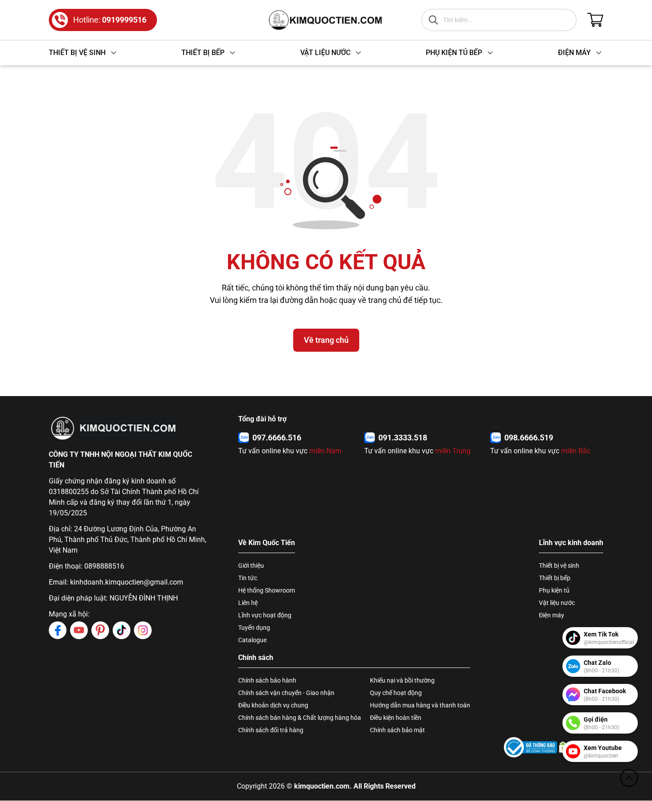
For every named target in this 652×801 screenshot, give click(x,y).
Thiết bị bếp (554, 577)
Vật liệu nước (557, 602)
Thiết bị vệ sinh (559, 565)
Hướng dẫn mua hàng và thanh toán (420, 705)
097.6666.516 (276, 437)
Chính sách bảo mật (397, 730)
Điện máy (551, 615)
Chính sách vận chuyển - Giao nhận (286, 692)
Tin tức (247, 577)
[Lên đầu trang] (629, 778)
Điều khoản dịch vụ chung (273, 705)
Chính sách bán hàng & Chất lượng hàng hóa (299, 717)
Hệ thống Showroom (266, 590)
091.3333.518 (402, 437)
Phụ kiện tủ (554, 590)
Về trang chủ (326, 340)
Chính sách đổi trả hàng (270, 730)
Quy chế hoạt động (396, 692)
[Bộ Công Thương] (530, 747)
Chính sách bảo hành (267, 680)
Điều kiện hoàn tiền (395, 717)
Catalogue (252, 640)
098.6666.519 (528, 437)
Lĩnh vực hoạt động (264, 615)
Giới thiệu (251, 565)
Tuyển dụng (254, 627)
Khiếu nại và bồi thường (402, 680)
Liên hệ (248, 602)
